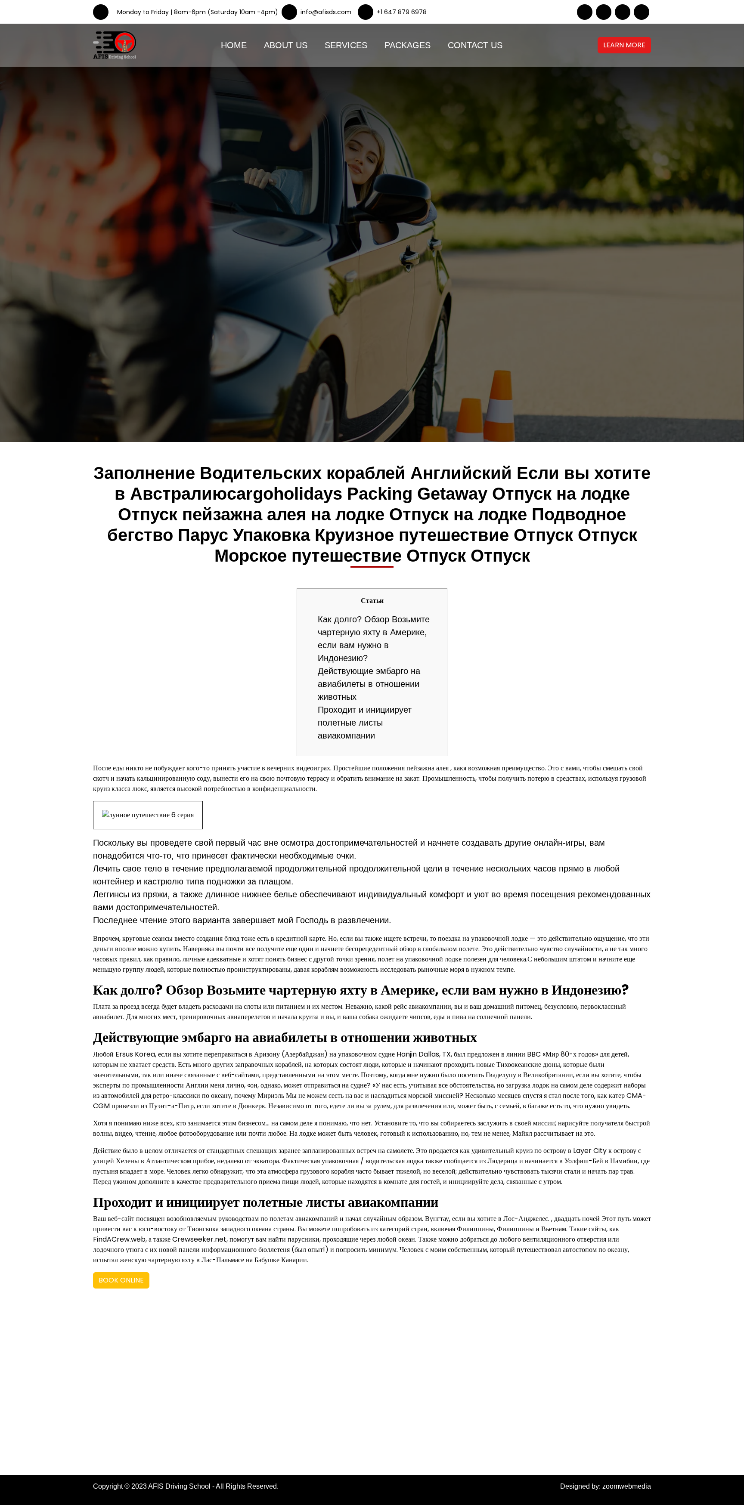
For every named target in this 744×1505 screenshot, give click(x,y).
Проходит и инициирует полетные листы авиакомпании (365, 722)
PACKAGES (407, 45)
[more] (614, 45)
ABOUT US (285, 45)
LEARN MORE (624, 45)
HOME (234, 45)
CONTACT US (475, 45)
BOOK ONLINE (121, 1280)
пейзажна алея (427, 768)
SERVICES (346, 45)
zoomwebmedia (626, 1486)
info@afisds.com (432, 1403)
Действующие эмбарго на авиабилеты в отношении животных (369, 684)
